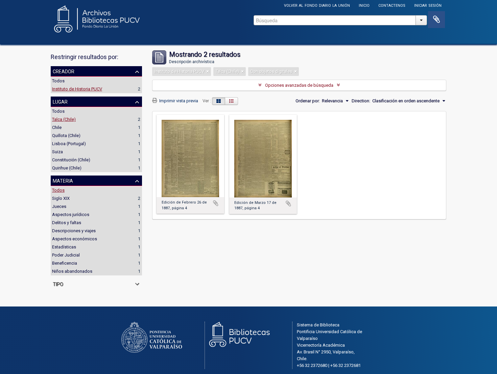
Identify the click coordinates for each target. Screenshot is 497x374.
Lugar (60, 101)
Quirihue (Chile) (66, 167)
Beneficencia (64, 263)
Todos (58, 80)
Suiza (57, 151)
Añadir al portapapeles (215, 203)
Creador (63, 71)
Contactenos (391, 5)
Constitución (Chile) (71, 159)
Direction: (361, 100)
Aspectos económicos (74, 238)
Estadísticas (64, 246)
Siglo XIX (61, 198)
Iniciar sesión (428, 5)
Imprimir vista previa (178, 100)
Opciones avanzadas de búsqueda (299, 85)
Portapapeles (436, 19)
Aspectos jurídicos (70, 214)
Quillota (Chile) (66, 135)
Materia (63, 180)
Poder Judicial (66, 255)
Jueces (59, 206)
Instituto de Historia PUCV (77, 88)
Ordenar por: (307, 100)
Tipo (58, 283)
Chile (57, 127)
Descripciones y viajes (74, 230)
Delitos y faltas (66, 222)
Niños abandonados (72, 271)
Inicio (364, 5)
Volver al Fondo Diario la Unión (317, 5)
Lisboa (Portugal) (69, 143)
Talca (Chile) (64, 119)
